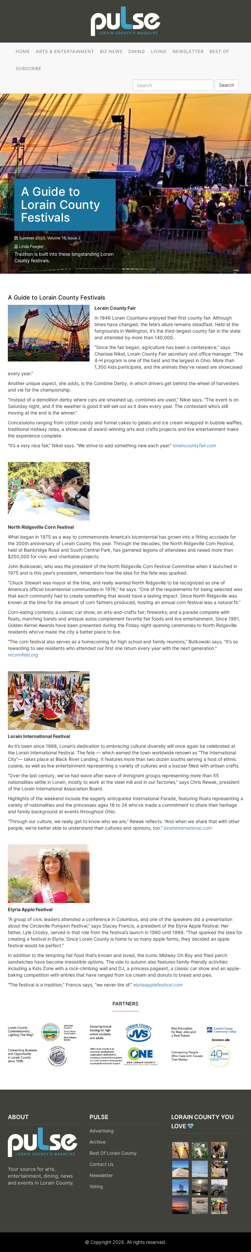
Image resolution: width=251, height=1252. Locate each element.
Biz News (111, 51)
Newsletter (188, 51)
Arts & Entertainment (65, 51)
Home (23, 51)
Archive (98, 1142)
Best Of (219, 51)
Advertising (102, 1130)
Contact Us (101, 1164)
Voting (96, 1186)
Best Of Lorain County (113, 1153)
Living (159, 51)
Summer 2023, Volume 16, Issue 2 (49, 237)
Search (226, 85)
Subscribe (29, 68)
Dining (136, 51)
